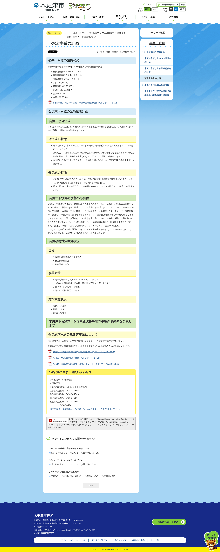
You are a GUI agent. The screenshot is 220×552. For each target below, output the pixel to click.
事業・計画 (72, 37)
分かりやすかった (59, 453)
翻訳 (183, 5)
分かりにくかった (91, 453)
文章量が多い (110, 476)
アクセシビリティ (100, 540)
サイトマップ (120, 540)
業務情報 (121, 33)
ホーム (67, 33)
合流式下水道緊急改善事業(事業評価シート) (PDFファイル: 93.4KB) (84, 352)
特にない (55, 476)
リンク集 (155, 540)
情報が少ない (93, 476)
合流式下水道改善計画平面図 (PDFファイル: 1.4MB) (76, 358)
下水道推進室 (108, 33)
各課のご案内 (138, 540)
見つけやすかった (59, 464)
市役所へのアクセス (168, 522)
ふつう (75, 453)
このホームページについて (73, 540)
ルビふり (150, 4)
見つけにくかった (91, 464)
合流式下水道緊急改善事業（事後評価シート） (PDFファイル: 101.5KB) (86, 364)
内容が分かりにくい (73, 476)
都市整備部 (94, 33)
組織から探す (79, 33)
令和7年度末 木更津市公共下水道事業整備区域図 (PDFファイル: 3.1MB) (85, 103)
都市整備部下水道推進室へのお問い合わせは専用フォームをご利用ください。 (85, 409)
